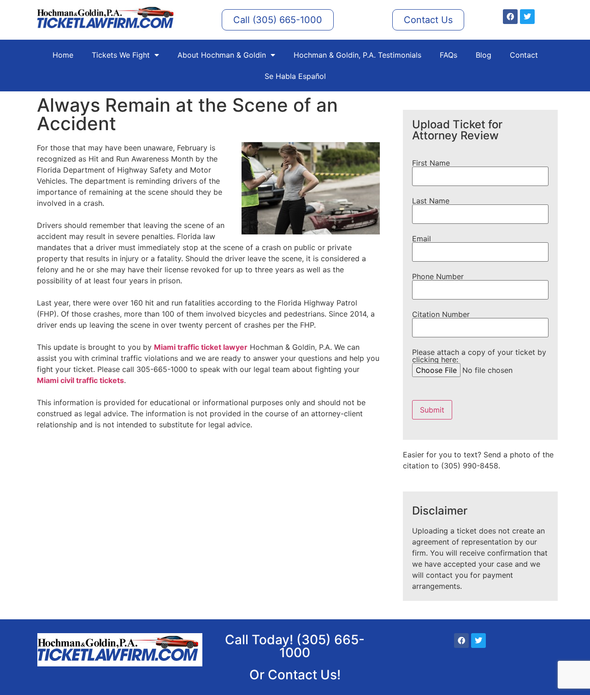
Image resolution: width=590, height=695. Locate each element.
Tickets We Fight (121, 55)
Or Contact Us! (295, 675)
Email (421, 239)
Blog (483, 55)
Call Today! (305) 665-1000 (295, 646)
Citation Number (441, 315)
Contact (524, 55)
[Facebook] (510, 16)
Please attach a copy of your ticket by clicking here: (479, 356)
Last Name (430, 201)
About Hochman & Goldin (221, 55)
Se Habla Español (295, 76)
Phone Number (438, 277)
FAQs (448, 55)
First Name (431, 163)
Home (63, 55)
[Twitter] (527, 16)
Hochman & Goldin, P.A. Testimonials (357, 55)
